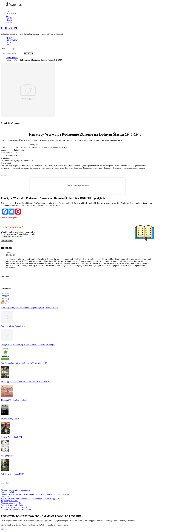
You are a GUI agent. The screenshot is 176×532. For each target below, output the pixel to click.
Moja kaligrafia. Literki (9, 501)
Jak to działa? (11, 13)
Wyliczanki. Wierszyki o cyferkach (14, 507)
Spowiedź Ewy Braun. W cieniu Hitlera (16, 509)
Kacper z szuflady (8, 492)
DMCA (9, 44)
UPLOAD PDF (12, 40)
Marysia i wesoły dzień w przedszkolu (15, 490)
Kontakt (9, 22)
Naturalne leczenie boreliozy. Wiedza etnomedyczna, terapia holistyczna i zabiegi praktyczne (36, 494)
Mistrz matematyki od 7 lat (11, 503)
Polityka (9, 18)
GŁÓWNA (10, 38)
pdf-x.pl (4, 529)
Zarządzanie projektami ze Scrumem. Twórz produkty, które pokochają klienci (30, 499)
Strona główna (12, 58)
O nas (8, 11)
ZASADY (10, 42)
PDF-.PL (9, 28)
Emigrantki (5, 496)
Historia (9, 20)
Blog (7, 16)
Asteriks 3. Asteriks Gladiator (12, 505)
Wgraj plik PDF (7, 240)
